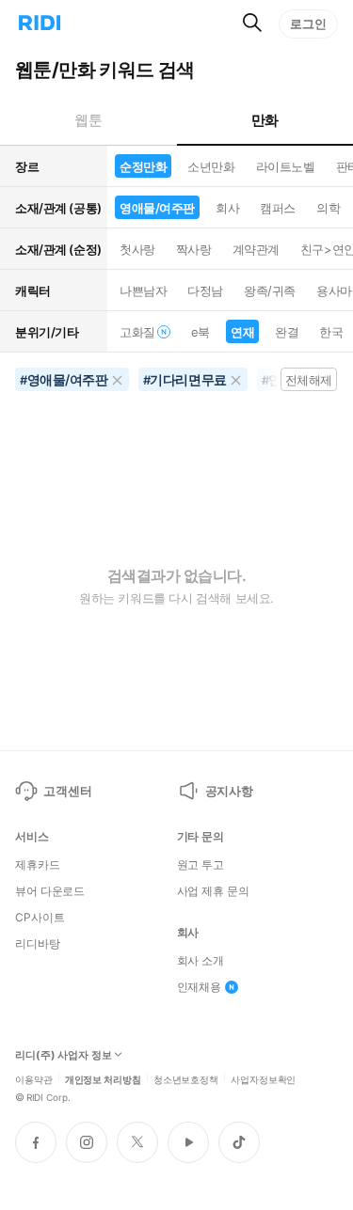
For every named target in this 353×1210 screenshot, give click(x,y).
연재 (242, 331)
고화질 (137, 331)
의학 (328, 207)
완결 (286, 331)
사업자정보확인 (263, 1078)
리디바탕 (37, 944)
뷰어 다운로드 (50, 891)
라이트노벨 (285, 166)
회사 (227, 207)
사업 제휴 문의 (213, 891)
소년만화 (210, 166)
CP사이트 (39, 917)
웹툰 (88, 120)
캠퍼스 (278, 207)
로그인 (308, 23)
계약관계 (256, 249)
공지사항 (229, 790)
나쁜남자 (143, 290)
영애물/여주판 (157, 207)
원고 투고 (200, 865)
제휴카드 (37, 865)
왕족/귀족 (270, 290)
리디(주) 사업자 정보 (63, 1055)
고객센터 (67, 790)
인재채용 (199, 987)
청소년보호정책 (185, 1078)
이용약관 (34, 1078)
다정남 (205, 290)
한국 (331, 331)
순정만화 (143, 166)
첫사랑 (137, 249)
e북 (200, 331)
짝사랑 (194, 249)
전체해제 (308, 379)
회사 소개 (200, 960)
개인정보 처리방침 (103, 1078)
